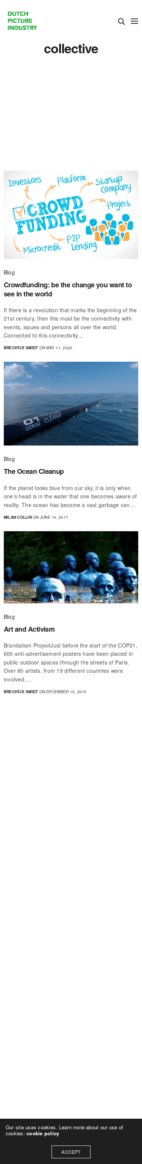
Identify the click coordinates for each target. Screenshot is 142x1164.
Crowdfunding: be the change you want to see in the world (68, 289)
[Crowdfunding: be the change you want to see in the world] (71, 215)
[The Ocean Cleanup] (71, 404)
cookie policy (43, 1133)
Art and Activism (29, 629)
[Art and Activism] (71, 567)
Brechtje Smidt (21, 347)
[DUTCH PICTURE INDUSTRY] (22, 21)
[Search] (121, 21)
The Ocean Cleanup (34, 471)
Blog (9, 272)
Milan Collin (18, 517)
